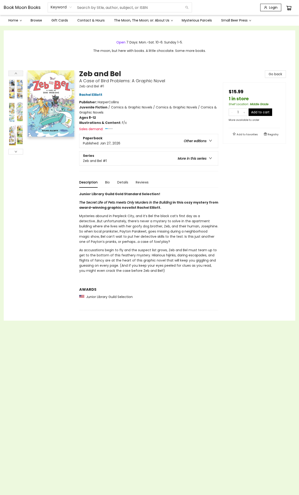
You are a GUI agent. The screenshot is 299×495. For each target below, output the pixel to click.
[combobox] (61, 7)
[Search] (187, 7)
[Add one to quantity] (244, 112)
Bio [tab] (107, 182)
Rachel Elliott (90, 94)
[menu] (149, 20)
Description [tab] (88, 182)
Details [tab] (122, 182)
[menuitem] (15, 20)
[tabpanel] (148, 250)
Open (120, 42)
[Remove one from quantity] (232, 112)
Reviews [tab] (142, 182)
